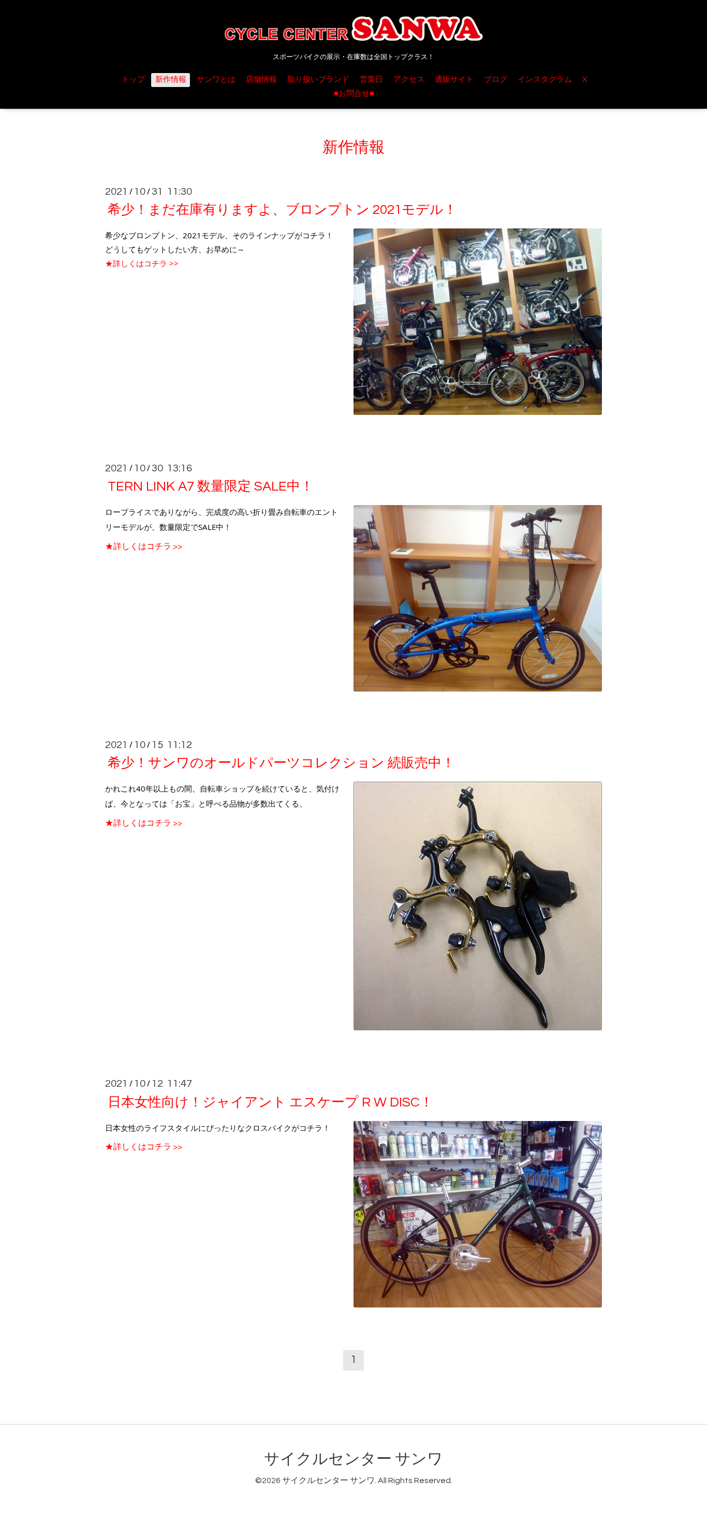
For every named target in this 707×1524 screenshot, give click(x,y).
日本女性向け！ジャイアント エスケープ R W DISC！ (270, 1102)
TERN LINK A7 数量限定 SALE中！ (211, 486)
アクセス (408, 79)
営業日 (371, 79)
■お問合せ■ (354, 93)
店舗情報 (261, 79)
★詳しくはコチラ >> (142, 263)
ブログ (495, 79)
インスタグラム (545, 79)
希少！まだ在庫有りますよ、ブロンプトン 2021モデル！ (282, 210)
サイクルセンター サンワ (353, 1459)
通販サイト (454, 79)
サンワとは (216, 79)
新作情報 (170, 79)
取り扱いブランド (318, 79)
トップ (133, 79)
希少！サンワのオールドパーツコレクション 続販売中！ (281, 763)
